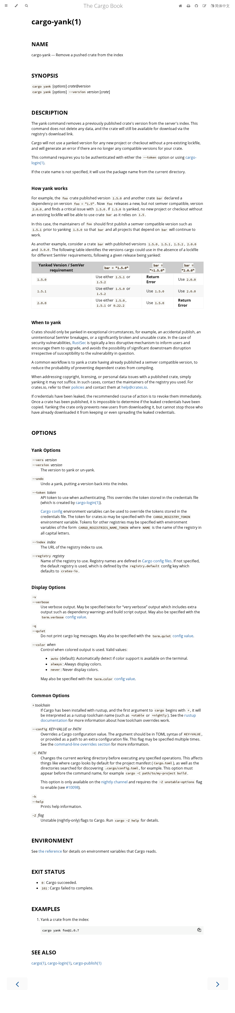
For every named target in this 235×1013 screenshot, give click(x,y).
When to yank (46, 322)
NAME (39, 44)
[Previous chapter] (17, 983)
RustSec (79, 342)
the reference (50, 851)
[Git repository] (197, 5)
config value (75, 617)
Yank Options (45, 450)
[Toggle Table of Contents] (6, 5)
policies (77, 387)
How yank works (49, 188)
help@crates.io (134, 387)
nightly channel (114, 781)
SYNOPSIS (44, 75)
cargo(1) (38, 963)
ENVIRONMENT (52, 840)
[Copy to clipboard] (199, 930)
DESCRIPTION (49, 112)
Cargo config (51, 511)
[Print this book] (189, 5)
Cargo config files (157, 560)
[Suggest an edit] (205, 5)
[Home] (180, 5)
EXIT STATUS (48, 871)
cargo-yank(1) (56, 21)
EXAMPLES (45, 909)
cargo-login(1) (88, 502)
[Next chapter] (217, 983)
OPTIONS (43, 432)
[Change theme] (16, 5)
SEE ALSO (43, 952)
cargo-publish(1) (87, 963)
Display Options (48, 587)
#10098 (72, 787)
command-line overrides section (82, 744)
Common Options (50, 695)
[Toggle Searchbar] (26, 5)
